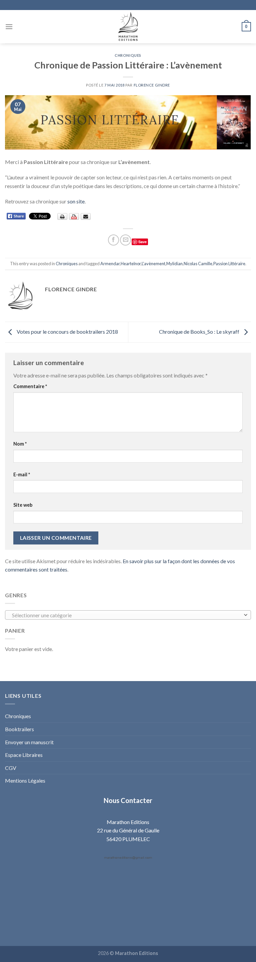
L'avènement (153, 263)
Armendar (110, 263)
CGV (10, 768)
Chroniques (128, 55)
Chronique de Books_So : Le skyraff (199, 331)
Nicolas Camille (198, 263)
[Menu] (9, 26)
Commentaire (30, 386)
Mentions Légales (25, 780)
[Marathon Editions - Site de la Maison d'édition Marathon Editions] (128, 26)
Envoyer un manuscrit (29, 742)
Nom (20, 444)
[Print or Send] (74, 216)
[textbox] (126, 615)
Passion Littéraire (229, 263)
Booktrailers (19, 729)
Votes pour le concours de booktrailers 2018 (67, 331)
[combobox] (128, 615)
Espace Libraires (24, 755)
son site (76, 201)
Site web (22, 505)
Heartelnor (131, 263)
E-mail (21, 474)
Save (142, 241)
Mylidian (174, 263)
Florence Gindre (152, 85)
